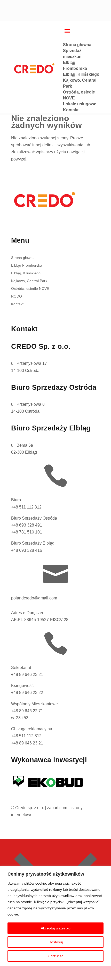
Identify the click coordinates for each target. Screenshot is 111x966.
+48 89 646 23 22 (27, 692)
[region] (55, 916)
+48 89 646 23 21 (27, 674)
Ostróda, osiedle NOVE (30, 289)
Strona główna (23, 258)
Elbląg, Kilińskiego (26, 273)
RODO (16, 296)
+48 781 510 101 (26, 532)
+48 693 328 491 (26, 525)
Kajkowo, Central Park (29, 281)
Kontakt (17, 304)
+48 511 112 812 (26, 507)
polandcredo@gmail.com (34, 598)
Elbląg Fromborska (26, 265)
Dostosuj (56, 942)
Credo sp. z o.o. (29, 808)
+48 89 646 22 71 (27, 711)
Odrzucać (56, 956)
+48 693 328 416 (26, 550)
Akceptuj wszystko (55, 928)
